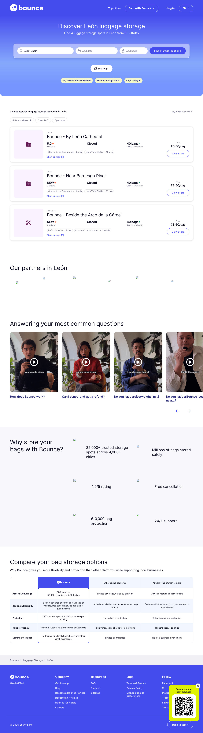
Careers (59, 707)
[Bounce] (26, 7)
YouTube (167, 707)
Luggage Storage (33, 660)
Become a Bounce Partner (70, 692)
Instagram (168, 692)
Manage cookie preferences (135, 694)
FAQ (93, 683)
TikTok (166, 697)
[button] (168, 50)
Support (95, 688)
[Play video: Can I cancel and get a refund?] (86, 362)
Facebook (167, 683)
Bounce (14, 660)
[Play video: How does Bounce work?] (34, 362)
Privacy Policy (134, 688)
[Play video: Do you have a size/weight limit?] (138, 362)
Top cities (114, 8)
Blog (58, 688)
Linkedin (167, 702)
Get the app (62, 683)
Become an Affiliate (66, 697)
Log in (171, 8)
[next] (189, 411)
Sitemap (95, 692)
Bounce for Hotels (65, 702)
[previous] (177, 411)
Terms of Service (136, 683)
